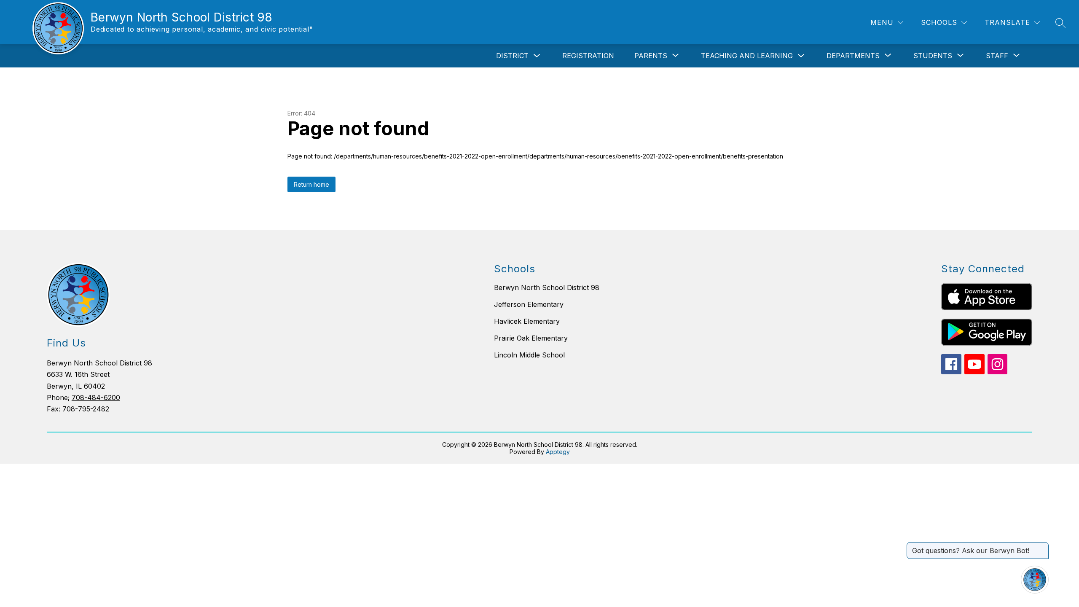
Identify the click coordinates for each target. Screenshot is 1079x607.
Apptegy (558, 451)
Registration (588, 55)
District (512, 55)
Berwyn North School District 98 (546, 287)
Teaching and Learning (747, 55)
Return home (311, 184)
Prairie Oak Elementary (531, 338)
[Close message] (1041, 546)
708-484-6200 (96, 397)
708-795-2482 (85, 409)
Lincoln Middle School (529, 355)
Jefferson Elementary (529, 304)
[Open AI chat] (1035, 579)
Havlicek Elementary (527, 321)
